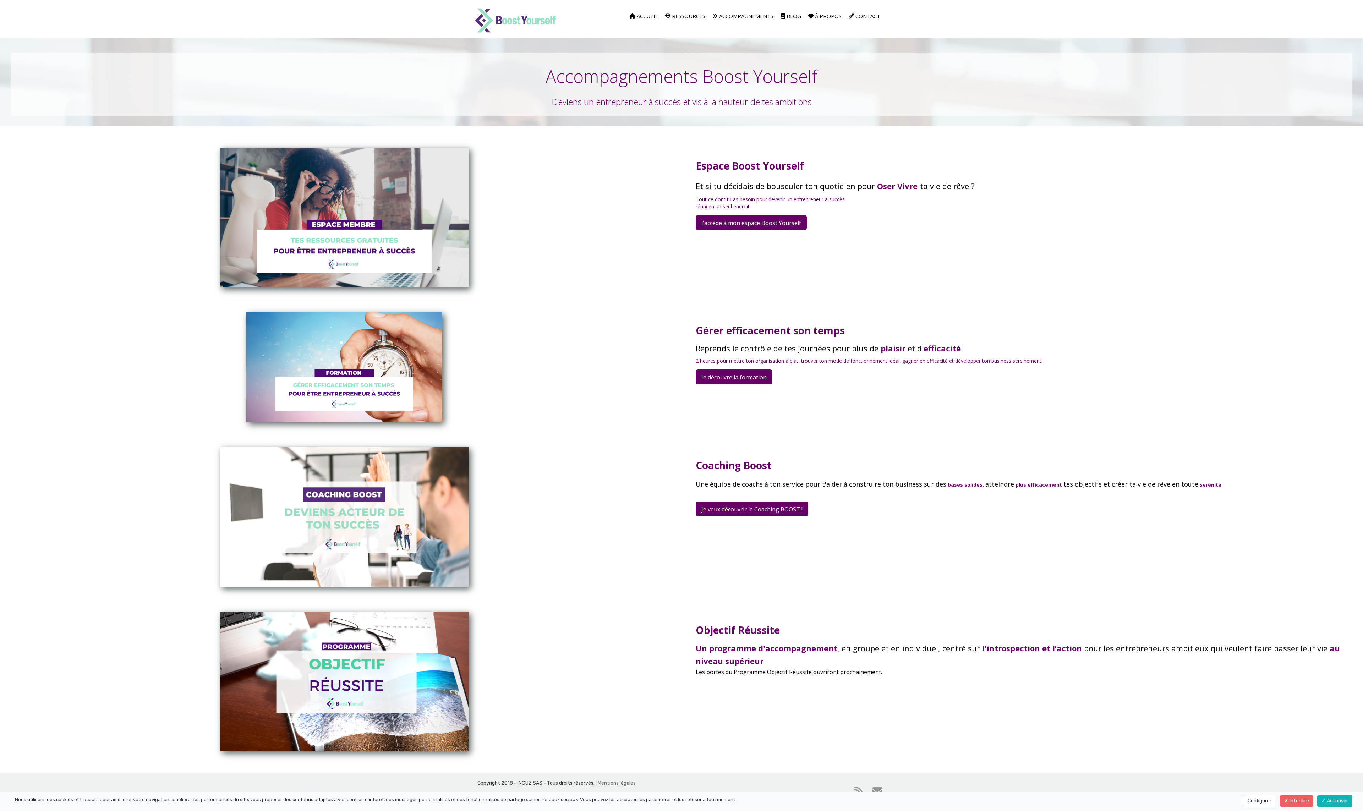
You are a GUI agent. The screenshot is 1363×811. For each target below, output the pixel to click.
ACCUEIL (646, 16)
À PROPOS (828, 16)
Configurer (1259, 801)
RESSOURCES (687, 16)
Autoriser (1337, 801)
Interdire (1298, 801)
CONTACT (867, 16)
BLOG (793, 16)
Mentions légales (617, 783)
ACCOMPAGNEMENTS (745, 16)
